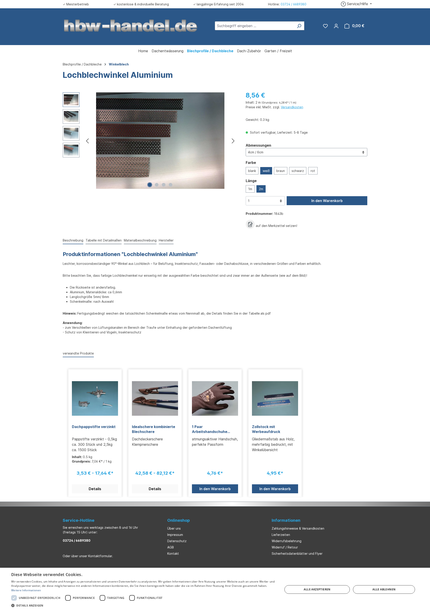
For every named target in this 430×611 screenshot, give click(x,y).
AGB (170, 547)
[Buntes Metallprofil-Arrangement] (160, 140)
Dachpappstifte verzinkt (94, 426)
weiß (266, 171)
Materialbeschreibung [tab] (140, 240)
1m (250, 189)
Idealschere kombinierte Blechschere (153, 429)
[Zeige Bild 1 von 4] (150, 185)
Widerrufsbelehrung (286, 541)
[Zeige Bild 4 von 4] (170, 185)
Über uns (174, 528)
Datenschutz (177, 541)
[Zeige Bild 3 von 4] (164, 185)
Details (95, 489)
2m (261, 189)
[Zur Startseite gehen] (131, 25)
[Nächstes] (233, 140)
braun (280, 171)
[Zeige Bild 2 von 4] (157, 185)
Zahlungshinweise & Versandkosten (298, 528)
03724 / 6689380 (293, 4)
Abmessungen (258, 145)
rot (313, 171)
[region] (149, 140)
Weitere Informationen (26, 590)
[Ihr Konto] (336, 25)
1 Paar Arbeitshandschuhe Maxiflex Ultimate (209, 429)
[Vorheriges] (87, 140)
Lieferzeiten (281, 535)
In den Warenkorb (327, 200)
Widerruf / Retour (285, 547)
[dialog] (215, 589)
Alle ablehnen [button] (384, 589)
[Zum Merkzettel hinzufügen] (250, 224)
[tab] (73, 240)
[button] (143, 605)
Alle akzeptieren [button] (317, 589)
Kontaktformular (100, 556)
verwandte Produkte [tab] (78, 353)
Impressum (175, 535)
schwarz (298, 171)
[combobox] (254, 25)
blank (252, 171)
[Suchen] (299, 25)
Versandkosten (292, 107)
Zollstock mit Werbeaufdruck (266, 429)
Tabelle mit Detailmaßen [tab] (104, 240)
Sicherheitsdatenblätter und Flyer (297, 553)
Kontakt (173, 553)
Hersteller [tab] (166, 240)
